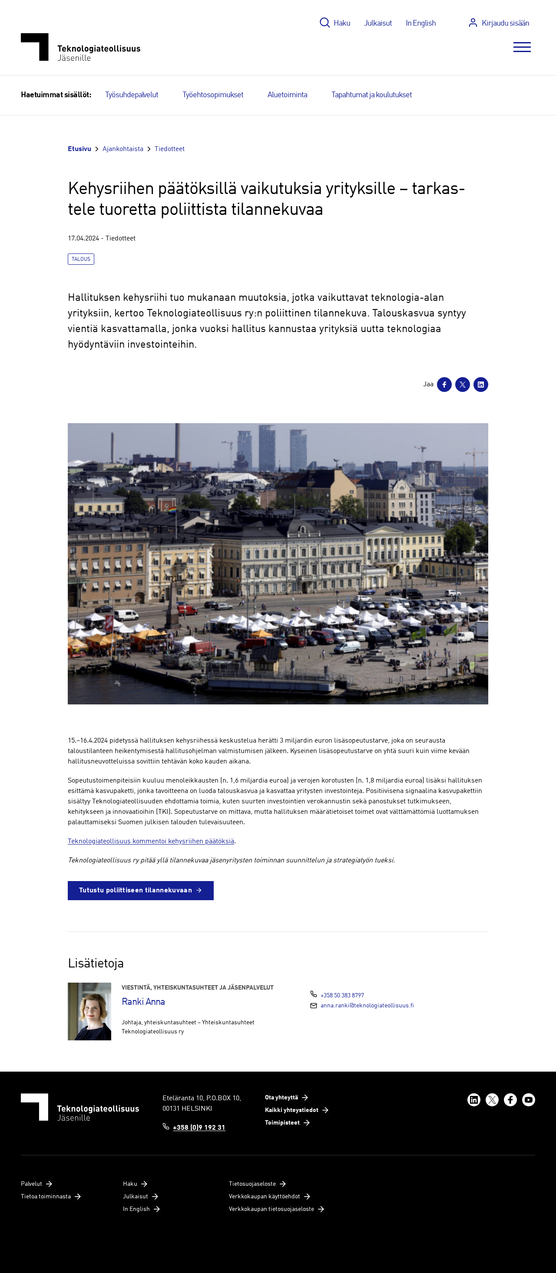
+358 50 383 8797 (342, 996)
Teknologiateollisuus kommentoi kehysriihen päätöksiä (151, 841)
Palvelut (31, 1184)
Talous (81, 259)
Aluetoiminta (287, 95)
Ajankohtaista (123, 149)
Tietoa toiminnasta (46, 1197)
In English (421, 23)
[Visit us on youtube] (528, 1099)
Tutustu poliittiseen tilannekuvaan (135, 890)
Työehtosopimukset (212, 95)
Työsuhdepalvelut (131, 95)
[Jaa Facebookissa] (444, 384)
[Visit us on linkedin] (473, 1099)
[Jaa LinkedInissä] (480, 384)
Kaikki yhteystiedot (291, 1110)
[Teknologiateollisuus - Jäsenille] (80, 47)
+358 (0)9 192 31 (199, 1128)
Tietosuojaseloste (252, 1184)
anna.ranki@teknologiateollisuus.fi (367, 1006)
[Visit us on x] (492, 1099)
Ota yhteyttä (281, 1098)
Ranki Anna (143, 1002)
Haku (342, 23)
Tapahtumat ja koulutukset (371, 95)
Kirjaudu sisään (505, 23)
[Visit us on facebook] (510, 1099)
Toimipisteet (282, 1123)
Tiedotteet (170, 149)
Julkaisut (378, 23)
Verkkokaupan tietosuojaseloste (271, 1209)
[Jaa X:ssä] (462, 384)
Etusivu (79, 149)
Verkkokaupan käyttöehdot (264, 1197)
